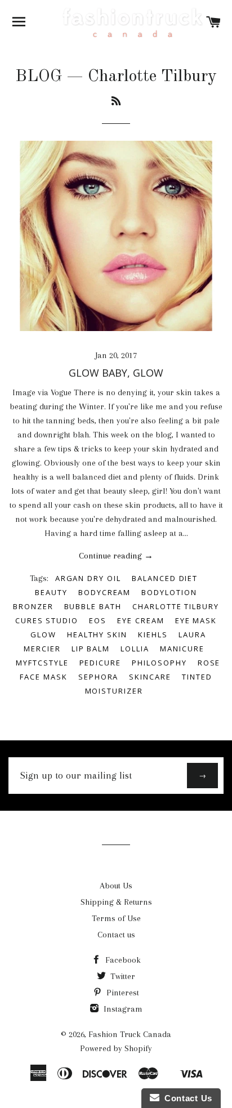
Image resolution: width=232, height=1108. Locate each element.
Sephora (98, 677)
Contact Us (185, 1098)
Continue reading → (116, 556)
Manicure (182, 649)
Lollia (135, 649)
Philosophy (159, 663)
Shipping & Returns (116, 902)
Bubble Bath (93, 606)
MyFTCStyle (42, 663)
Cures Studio (46, 620)
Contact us (116, 935)
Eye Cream (140, 620)
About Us (116, 886)
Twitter (121, 976)
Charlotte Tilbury (175, 606)
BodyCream (104, 592)
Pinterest (121, 993)
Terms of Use (116, 918)
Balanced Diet (165, 578)
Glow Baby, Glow (116, 372)
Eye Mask (196, 620)
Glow (43, 634)
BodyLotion (169, 592)
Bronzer (33, 606)
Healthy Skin (97, 634)
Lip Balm (91, 649)
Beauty (51, 592)
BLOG (38, 76)
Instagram (121, 1009)
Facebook (122, 960)
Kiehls (153, 634)
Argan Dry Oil (88, 578)
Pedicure (100, 663)
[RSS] (116, 102)
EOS (97, 620)
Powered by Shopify (116, 1048)
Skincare (150, 677)
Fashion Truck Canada (129, 1034)
